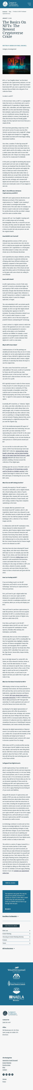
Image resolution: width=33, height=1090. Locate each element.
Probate (5, 940)
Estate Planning (7, 934)
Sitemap (5, 1079)
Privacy (4, 1081)
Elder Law (5, 930)
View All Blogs (10, 883)
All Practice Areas (8, 948)
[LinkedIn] (9, 1074)
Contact (5, 1070)
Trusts (4, 943)
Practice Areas (6, 1065)
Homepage (5, 11)
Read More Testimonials (10, 916)
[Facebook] (4, 1074)
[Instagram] (7, 1074)
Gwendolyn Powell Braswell (10, 1060)
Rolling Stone (20, 557)
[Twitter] (12, 1074)
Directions (5, 1035)
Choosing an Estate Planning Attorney (13, 937)
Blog (10, 11)
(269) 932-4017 (7, 1022)
